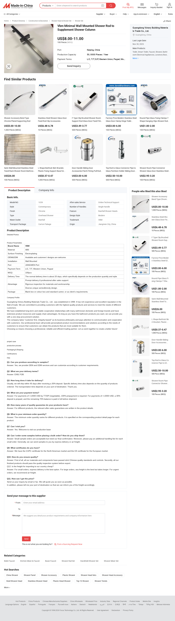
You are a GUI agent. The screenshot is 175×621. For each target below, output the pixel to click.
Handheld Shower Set (89, 561)
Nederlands (92, 604)
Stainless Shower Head (37, 581)
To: (19, 509)
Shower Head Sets (88, 575)
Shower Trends (101, 581)
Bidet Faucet (9, 561)
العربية (102, 604)
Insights (157, 601)
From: (17, 502)
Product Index (135, 601)
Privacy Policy (128, 610)
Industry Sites (105, 601)
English (23, 604)
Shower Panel (29, 575)
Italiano (74, 604)
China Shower (12, 575)
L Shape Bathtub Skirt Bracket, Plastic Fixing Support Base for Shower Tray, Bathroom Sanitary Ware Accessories (160, 320)
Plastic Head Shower (62, 581)
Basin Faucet (50, 561)
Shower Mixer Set (111, 561)
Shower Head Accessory (112, 575)
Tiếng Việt (150, 604)
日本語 (117, 604)
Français (52, 604)
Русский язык (63, 604)
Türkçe (140, 604)
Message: (16, 515)
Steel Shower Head (14, 581)
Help (125, 14)
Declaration (116, 610)
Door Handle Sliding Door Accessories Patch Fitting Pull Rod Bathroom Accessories (160, 341)
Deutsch (83, 604)
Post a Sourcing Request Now (68, 544)
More (135, 58)
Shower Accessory (49, 575)
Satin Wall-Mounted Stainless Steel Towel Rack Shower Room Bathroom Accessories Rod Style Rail (160, 300)
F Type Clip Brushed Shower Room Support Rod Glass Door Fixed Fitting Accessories (160, 239)
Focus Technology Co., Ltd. (70, 610)
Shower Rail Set (68, 561)
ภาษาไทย (132, 604)
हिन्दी (124, 604)
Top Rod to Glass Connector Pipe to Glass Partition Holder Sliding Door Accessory (160, 361)
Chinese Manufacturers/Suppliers (55, 601)
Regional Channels (120, 601)
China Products (34, 601)
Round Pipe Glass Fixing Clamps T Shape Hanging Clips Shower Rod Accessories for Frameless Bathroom (160, 279)
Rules (170, 14)
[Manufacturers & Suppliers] (18, 5)
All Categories (12, 14)
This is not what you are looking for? (37, 544)
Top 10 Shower (82, 581)
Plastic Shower (68, 575)
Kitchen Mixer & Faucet (30, 561)
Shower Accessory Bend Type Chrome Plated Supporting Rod (160, 198)
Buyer (112, 14)
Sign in (169, 7)
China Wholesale (76, 601)
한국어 (109, 604)
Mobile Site (147, 601)
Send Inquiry (74, 66)
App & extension (140, 14)
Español (32, 604)
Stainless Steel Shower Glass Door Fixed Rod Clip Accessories (160, 218)
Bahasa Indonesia (163, 604)
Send (26, 538)
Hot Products (20, 601)
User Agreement (103, 610)
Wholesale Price (91, 601)
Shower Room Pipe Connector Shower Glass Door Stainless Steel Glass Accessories (160, 382)
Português (42, 604)
